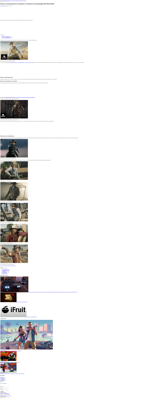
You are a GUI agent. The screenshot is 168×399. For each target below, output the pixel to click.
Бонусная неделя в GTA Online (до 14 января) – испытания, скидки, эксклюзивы (12, 373)
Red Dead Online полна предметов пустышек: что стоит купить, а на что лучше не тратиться (20, 97)
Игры (19, 0)
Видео (15, 0)
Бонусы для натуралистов (6, 36)
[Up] (0, 398)
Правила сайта (6, 395)
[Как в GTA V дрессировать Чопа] (13, 316)
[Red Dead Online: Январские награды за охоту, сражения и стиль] (8, 360)
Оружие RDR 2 (4, 272)
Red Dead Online (21, 62)
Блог (23, 0)
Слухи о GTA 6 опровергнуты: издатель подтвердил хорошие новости (10, 350)
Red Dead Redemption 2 (5, 269)
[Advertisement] (84, 13)
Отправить (2, 391)
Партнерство (2, 393)
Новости (10, 0)
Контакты (9, 395)
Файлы (17, 0)
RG (0, 265)
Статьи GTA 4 (2, 379)
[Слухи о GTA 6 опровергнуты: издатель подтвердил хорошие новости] (26, 349)
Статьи (12, 0)
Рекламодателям (6, 393)
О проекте (1, 395)
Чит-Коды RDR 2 (4, 273)
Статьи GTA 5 (2, 380)
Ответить (5, 383)
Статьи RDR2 (2, 377)
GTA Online (2, 372)
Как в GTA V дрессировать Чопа (32, 316)
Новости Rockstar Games (5, 265)
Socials (25, 0)
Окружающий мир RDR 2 (6, 270)
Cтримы (21, 0)
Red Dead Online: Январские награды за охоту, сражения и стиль (10, 362)
